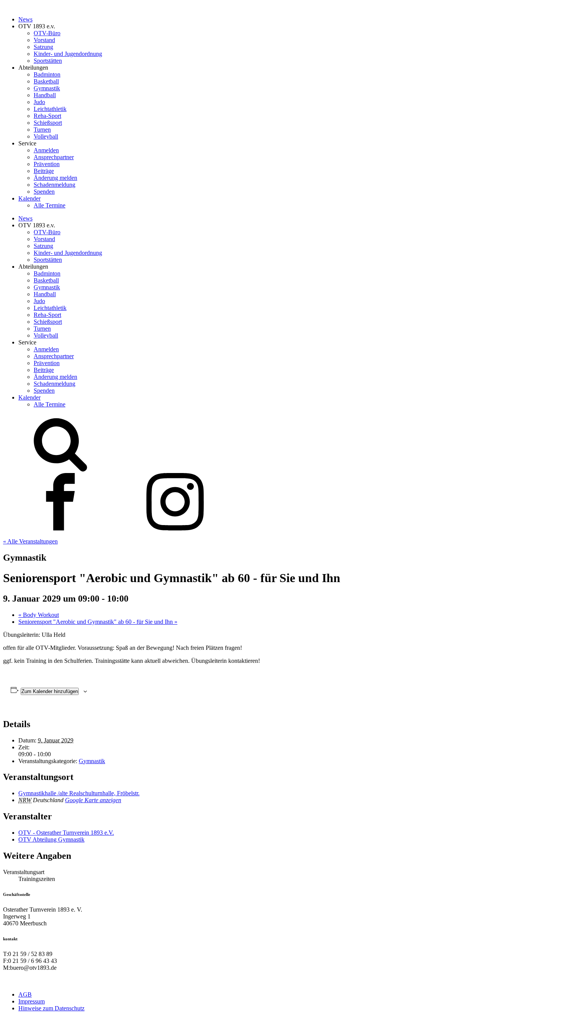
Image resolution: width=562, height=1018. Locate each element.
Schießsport (48, 122)
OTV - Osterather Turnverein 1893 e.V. (66, 832)
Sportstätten (48, 60)
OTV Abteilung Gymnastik (51, 839)
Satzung (43, 47)
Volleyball (46, 136)
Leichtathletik (50, 109)
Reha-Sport (47, 116)
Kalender (29, 198)
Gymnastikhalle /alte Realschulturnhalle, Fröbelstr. (79, 793)
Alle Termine (49, 205)
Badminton (47, 74)
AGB (25, 994)
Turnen (42, 129)
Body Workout (38, 615)
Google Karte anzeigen (93, 800)
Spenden (44, 191)
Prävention (47, 164)
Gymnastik (47, 88)
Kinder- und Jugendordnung (68, 54)
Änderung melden (55, 178)
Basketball (46, 81)
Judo (39, 102)
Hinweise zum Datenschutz (51, 1008)
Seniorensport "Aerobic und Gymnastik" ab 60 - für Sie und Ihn (97, 621)
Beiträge (44, 171)
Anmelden (46, 150)
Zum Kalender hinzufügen (49, 691)
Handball (45, 95)
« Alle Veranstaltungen (30, 541)
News (25, 19)
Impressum (31, 1001)
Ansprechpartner (54, 157)
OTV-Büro (47, 33)
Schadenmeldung (54, 184)
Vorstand (44, 40)
